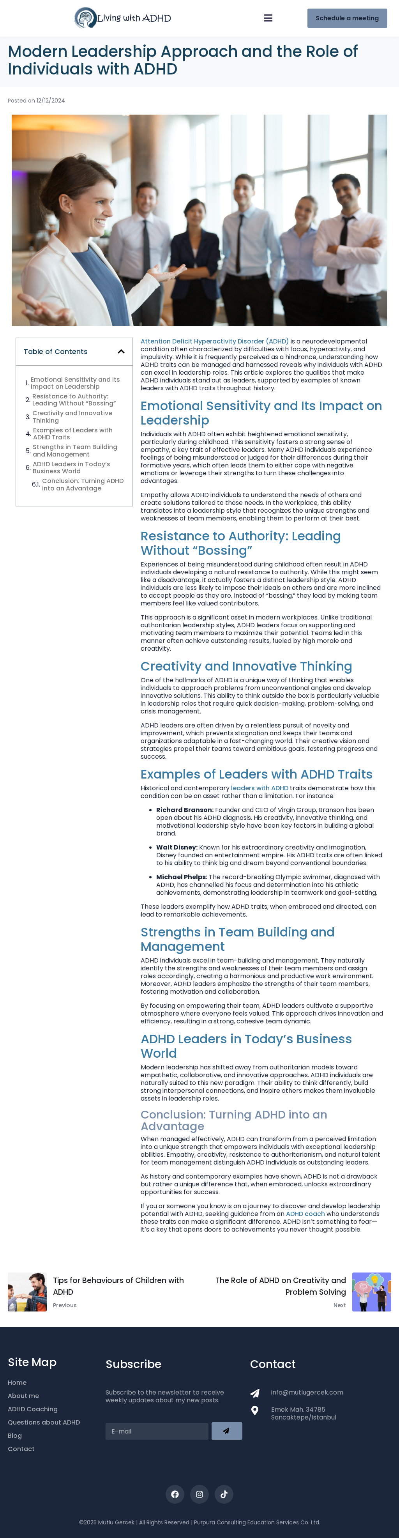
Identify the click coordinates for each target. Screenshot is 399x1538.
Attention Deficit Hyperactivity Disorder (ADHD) (215, 341)
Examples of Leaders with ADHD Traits (73, 434)
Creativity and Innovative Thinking (72, 417)
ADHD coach (305, 1213)
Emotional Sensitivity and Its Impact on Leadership (75, 383)
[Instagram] (199, 1494)
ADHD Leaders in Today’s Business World (71, 468)
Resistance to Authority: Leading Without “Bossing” (74, 400)
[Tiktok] (224, 1494)
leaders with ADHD (259, 788)
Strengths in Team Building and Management (75, 451)
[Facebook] (175, 1494)
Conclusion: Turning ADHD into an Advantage (83, 485)
